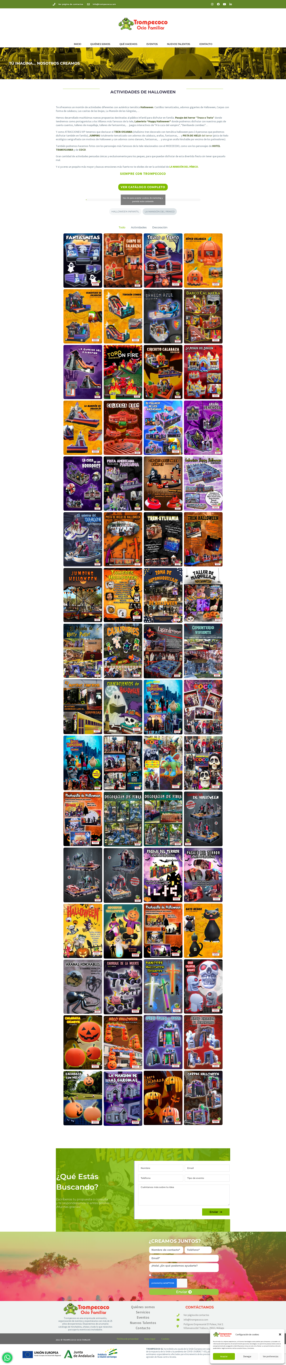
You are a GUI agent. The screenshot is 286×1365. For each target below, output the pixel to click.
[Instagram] (212, 4)
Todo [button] (122, 227)
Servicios (143, 1312)
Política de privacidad (127, 1338)
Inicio (77, 44)
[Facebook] (218, 4)
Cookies (165, 1338)
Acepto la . (173, 1275)
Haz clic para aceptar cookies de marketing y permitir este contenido (143, 200)
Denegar (247, 1356)
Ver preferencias (270, 1356)
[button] (280, 1334)
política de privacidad (179, 1275)
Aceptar (224, 1356)
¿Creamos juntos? (175, 1241)
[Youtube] (224, 4)
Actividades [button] (139, 227)
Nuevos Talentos (178, 44)
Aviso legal (149, 1338)
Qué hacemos (128, 44)
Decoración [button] (159, 227)
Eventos (152, 44)
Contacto (205, 44)
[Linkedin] (230, 4)
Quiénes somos (100, 44)
